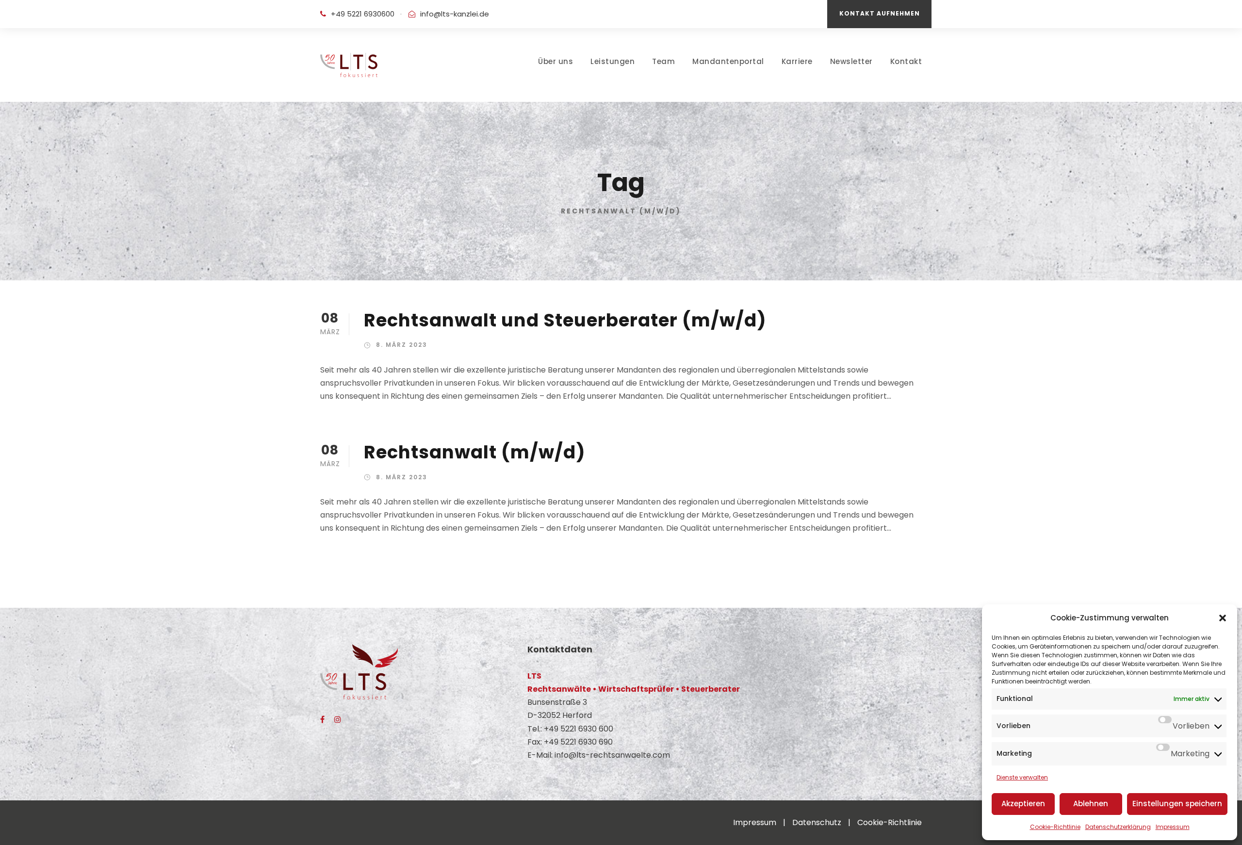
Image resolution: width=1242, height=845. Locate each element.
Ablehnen (1090, 803)
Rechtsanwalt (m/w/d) (475, 452)
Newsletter (851, 61)
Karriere (797, 61)
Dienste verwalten (1022, 777)
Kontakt (906, 61)
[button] (1222, 618)
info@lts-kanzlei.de (454, 14)
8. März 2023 (401, 345)
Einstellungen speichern (1177, 803)
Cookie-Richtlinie (1055, 827)
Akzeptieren (1023, 803)
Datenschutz (816, 822)
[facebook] (322, 719)
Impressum (1173, 827)
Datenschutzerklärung (1118, 827)
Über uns (555, 61)
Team (663, 61)
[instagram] (337, 719)
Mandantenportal (728, 61)
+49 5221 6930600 (362, 14)
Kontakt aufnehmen (879, 13)
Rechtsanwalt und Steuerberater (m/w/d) (565, 320)
